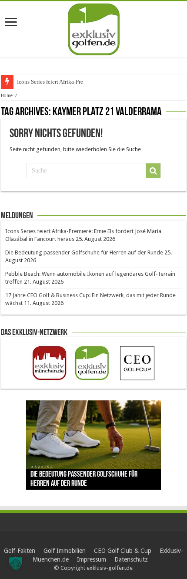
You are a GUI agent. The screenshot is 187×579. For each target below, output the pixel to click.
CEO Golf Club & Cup (122, 550)
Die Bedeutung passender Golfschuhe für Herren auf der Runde (84, 252)
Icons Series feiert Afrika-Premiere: (57, 81)
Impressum (91, 559)
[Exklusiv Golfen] (94, 27)
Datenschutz (131, 559)
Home (7, 95)
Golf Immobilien (64, 550)
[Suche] (153, 170)
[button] (15, 563)
